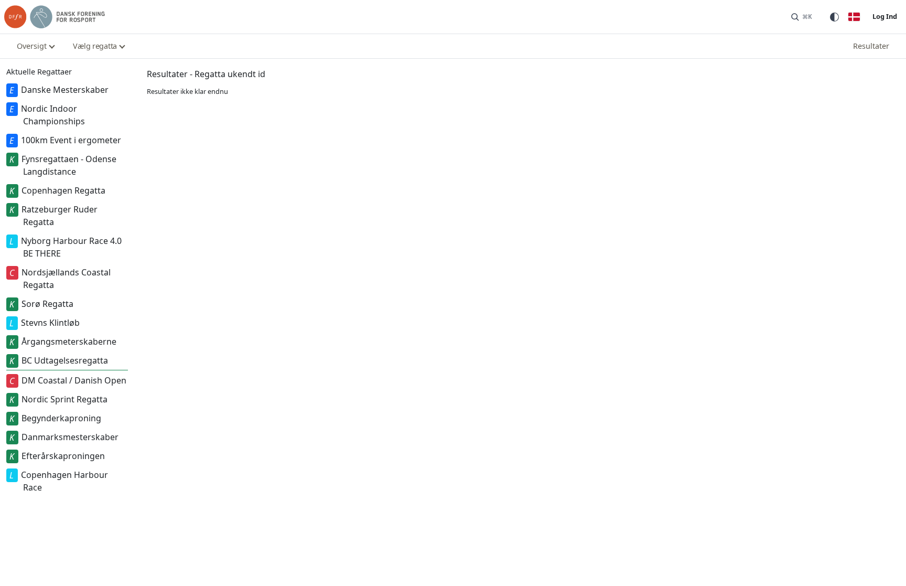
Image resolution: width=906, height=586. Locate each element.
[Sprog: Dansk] (854, 16)
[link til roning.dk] (54, 17)
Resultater (871, 46)
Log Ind (884, 16)
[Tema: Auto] (834, 16)
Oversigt (32, 46)
